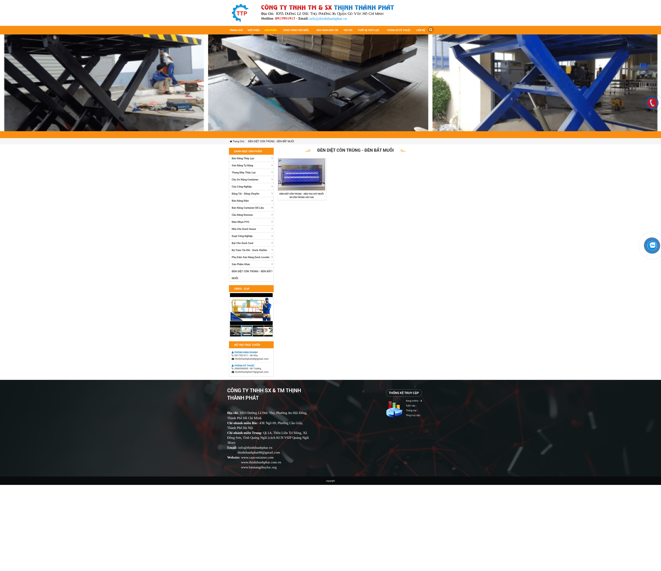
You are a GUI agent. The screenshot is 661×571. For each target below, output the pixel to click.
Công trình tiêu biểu (296, 30)
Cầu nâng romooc (242, 214)
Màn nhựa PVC (240, 222)
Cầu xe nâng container (245, 179)
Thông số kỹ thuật (399, 30)
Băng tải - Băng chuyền (245, 193)
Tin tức (348, 30)
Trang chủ (236, 30)
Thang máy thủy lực (244, 172)
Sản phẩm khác (241, 264)
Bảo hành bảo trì (327, 30)
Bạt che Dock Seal (242, 243)
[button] (269, 296)
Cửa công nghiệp (242, 186)
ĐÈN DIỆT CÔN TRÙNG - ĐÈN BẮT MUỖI (271, 141)
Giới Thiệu (254, 30)
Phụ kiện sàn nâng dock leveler (251, 257)
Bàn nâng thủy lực (243, 158)
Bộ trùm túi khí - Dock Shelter (249, 250)
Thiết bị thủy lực (368, 30)
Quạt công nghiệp (242, 236)
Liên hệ (420, 30)
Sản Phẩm (270, 30)
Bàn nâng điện (240, 200)
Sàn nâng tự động (242, 165)
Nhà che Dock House (244, 229)
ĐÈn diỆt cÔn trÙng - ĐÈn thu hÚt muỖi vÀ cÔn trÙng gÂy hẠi (301, 195)
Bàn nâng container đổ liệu (248, 207)
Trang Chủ (238, 141)
